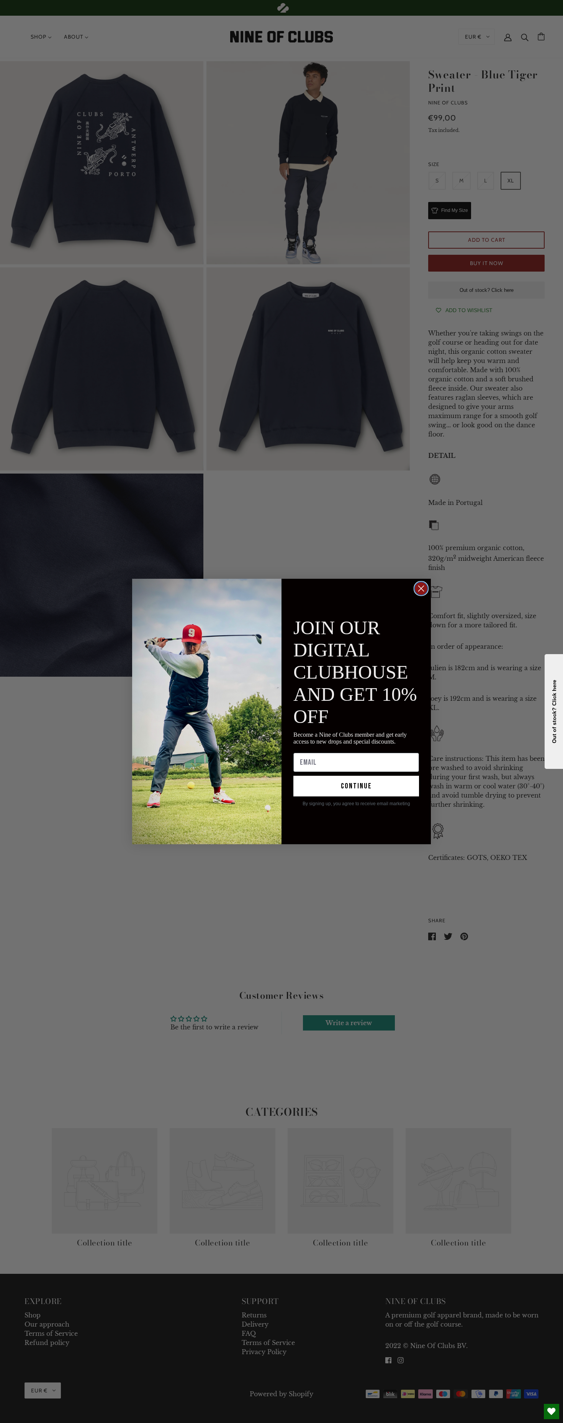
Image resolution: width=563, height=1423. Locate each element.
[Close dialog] (421, 588)
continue (356, 786)
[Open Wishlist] (551, 1411)
